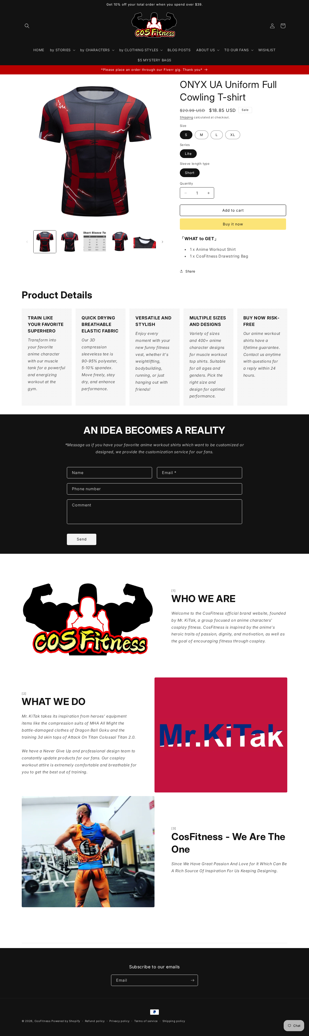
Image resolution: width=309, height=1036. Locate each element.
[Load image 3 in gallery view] (95, 241)
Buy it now (233, 224)
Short (190, 173)
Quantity (186, 183)
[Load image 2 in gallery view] (69, 241)
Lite (188, 153)
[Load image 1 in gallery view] (45, 241)
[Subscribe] (192, 980)
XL (232, 135)
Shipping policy (173, 1021)
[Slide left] (27, 242)
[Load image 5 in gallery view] (144, 241)
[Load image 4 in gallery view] (119, 241)
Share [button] (190, 271)
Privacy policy (119, 1021)
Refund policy (95, 1021)
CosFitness (43, 1021)
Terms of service (146, 1021)
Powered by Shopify (65, 1021)
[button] (27, 26)
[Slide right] (162, 242)
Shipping (186, 117)
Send (82, 539)
